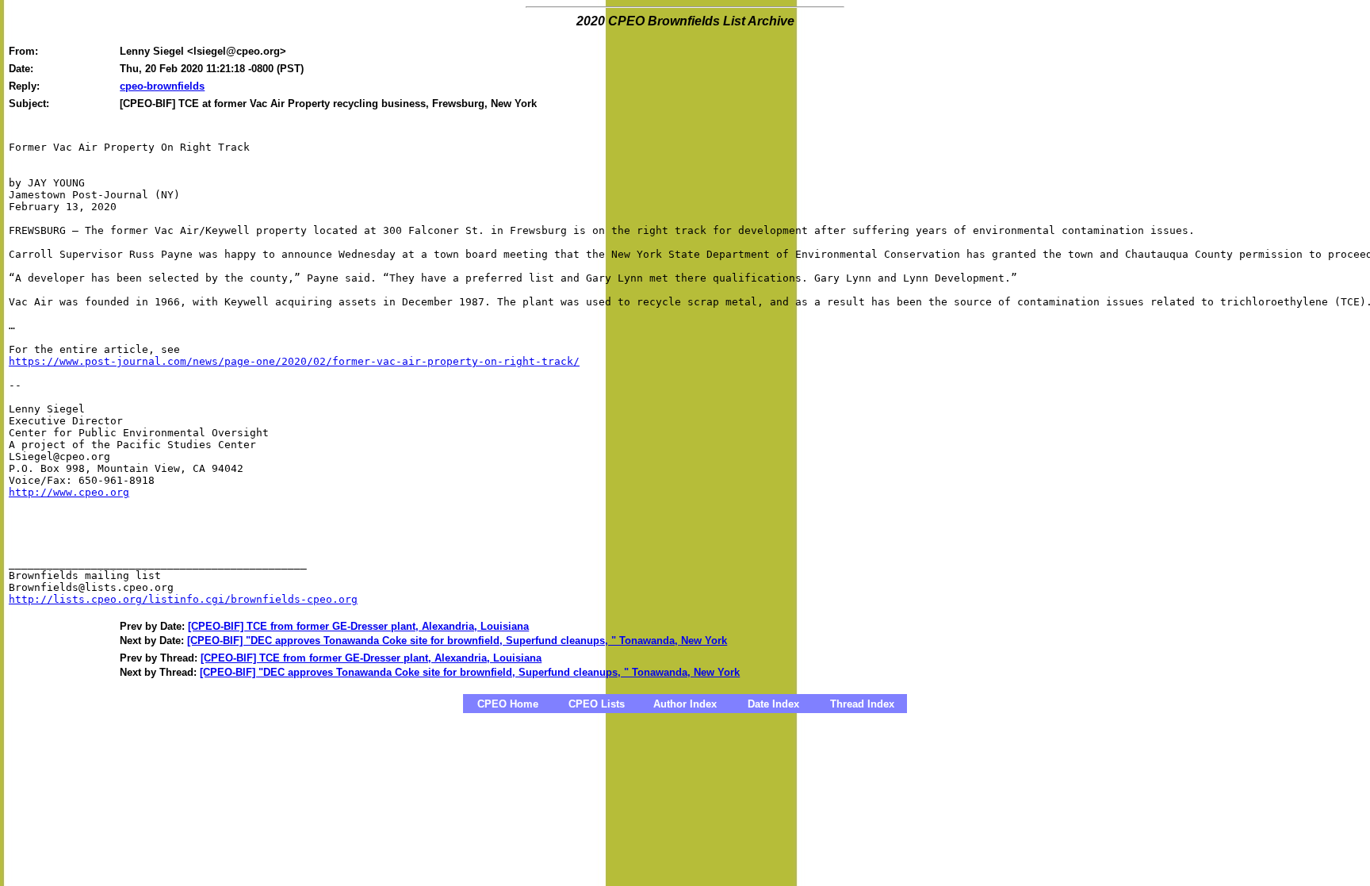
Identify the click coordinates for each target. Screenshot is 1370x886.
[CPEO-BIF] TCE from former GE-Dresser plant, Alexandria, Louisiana (358, 626)
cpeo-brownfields (162, 86)
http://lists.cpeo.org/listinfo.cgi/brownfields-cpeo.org (183, 599)
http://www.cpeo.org (69, 492)
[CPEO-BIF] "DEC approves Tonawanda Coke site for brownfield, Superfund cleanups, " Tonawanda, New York (457, 640)
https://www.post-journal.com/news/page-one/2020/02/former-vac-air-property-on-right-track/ (294, 361)
